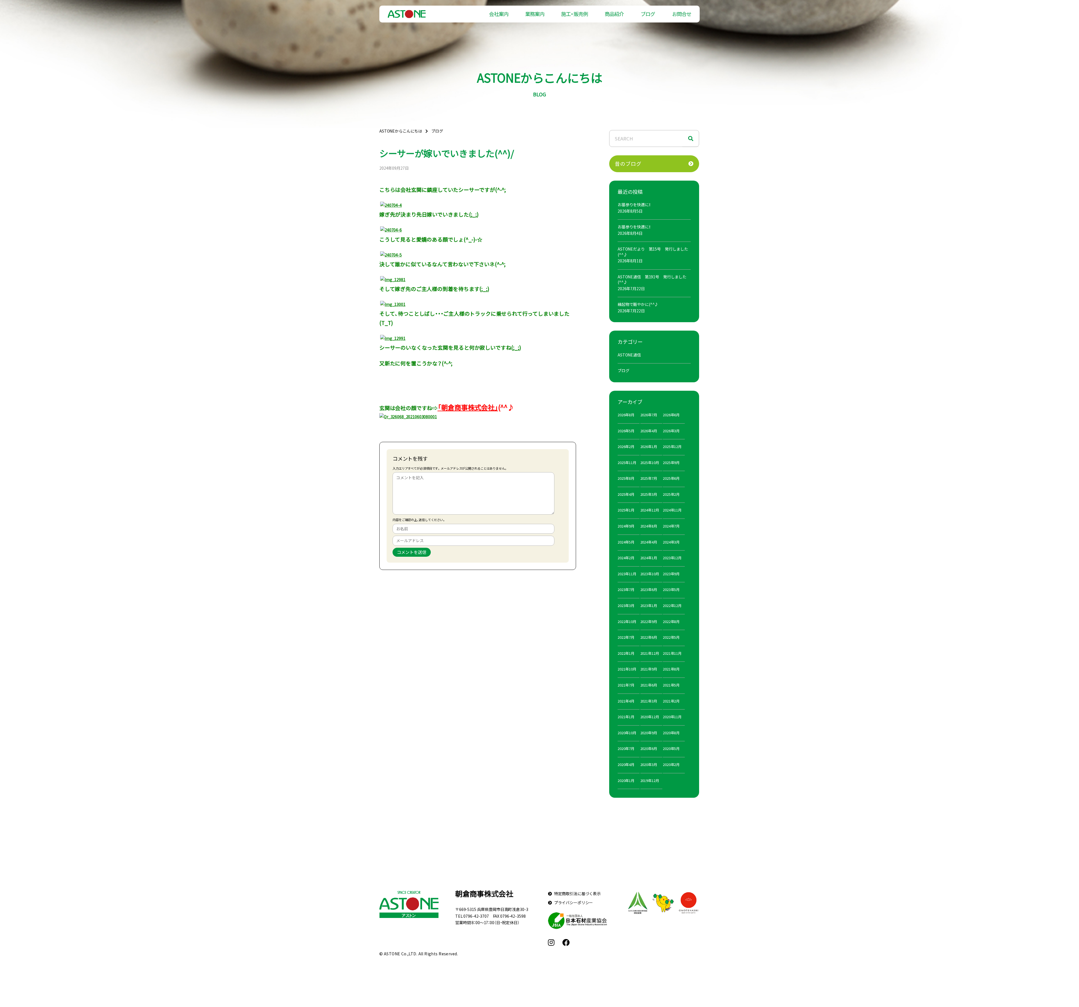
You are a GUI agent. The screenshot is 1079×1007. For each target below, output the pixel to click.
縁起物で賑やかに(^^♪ (638, 304)
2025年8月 (626, 478)
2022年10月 (627, 621)
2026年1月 (648, 446)
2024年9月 (626, 526)
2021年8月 (671, 669)
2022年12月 (672, 605)
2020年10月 (627, 732)
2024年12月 (649, 510)
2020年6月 (648, 748)
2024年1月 (648, 557)
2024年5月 (626, 542)
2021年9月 (648, 669)
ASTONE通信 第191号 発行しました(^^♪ (652, 279)
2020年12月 (649, 716)
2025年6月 (671, 478)
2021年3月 (648, 701)
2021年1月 (626, 716)
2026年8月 (626, 414)
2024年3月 (671, 542)
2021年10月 (627, 669)
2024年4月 (648, 542)
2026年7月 (648, 414)
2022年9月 (648, 621)
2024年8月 (648, 526)
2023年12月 (672, 557)
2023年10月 (649, 573)
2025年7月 (648, 478)
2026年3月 (671, 430)
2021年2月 (671, 701)
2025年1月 (626, 510)
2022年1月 (626, 653)
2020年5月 (671, 748)
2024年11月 (672, 510)
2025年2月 (671, 494)
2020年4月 (626, 764)
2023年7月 (626, 589)
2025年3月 (648, 494)
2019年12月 (649, 780)
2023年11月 (627, 573)
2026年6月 (671, 414)
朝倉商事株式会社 (484, 894)
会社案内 (498, 14)
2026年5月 (626, 430)
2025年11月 (627, 462)
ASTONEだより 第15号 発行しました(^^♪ (653, 251)
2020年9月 (648, 732)
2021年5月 (671, 685)
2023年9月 (671, 573)
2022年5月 (671, 637)
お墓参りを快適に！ (634, 204)
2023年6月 (648, 589)
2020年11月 (672, 716)
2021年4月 (626, 701)
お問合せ (681, 14)
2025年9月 (671, 462)
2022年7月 (626, 637)
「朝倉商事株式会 (463, 407)
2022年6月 (648, 637)
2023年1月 (648, 605)
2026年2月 (626, 446)
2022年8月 (671, 621)
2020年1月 (626, 780)
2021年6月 (648, 685)
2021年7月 (626, 685)
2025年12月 (672, 446)
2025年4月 (626, 494)
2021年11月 (672, 653)
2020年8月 (671, 732)
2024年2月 (626, 557)
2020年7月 (626, 748)
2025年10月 (649, 462)
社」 (493, 407)
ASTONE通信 (629, 355)
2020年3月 (648, 764)
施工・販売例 (574, 14)
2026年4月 (648, 430)
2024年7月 (671, 526)
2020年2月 (671, 764)
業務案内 (534, 14)
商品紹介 (614, 14)
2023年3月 (626, 605)
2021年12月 (649, 653)
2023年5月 (671, 589)
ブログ (648, 14)
